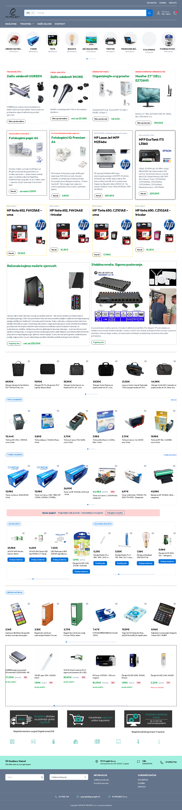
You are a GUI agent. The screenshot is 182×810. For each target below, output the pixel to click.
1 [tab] (87, 58)
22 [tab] (61, 578)
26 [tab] (68, 578)
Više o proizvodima (16, 121)
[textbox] (68, 777)
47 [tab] (127, 705)
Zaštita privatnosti (101, 780)
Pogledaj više (14, 343)
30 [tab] (112, 642)
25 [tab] (66, 578)
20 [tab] (58, 578)
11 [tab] (44, 578)
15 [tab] (50, 578)
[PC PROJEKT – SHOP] (12, 13)
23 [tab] (63, 578)
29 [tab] (111, 642)
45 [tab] (124, 705)
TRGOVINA (25, 23)
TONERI (33, 49)
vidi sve (173, 400)
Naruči (13, 191)
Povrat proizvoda (101, 783)
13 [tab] (47, 578)
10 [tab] (42, 578)
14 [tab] (49, 578)
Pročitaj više (99, 563)
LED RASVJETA (14, 524)
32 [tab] (115, 642)
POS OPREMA (149, 50)
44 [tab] (123, 705)
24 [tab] (65, 578)
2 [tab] (88, 58)
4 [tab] (91, 58)
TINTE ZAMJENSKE (14, 400)
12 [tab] (45, 578)
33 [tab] (105, 705)
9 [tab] (41, 578)
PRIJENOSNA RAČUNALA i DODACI (135, 49)
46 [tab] (126, 705)
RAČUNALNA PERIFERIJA (93, 49)
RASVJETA (72, 49)
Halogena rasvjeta (115, 513)
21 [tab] (60, 578)
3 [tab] (90, 58)
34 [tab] (107, 705)
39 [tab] (115, 705)
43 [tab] (121, 705)
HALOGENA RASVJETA (103, 524)
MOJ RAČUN (152, 3)
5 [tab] (93, 58)
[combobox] (69, 777)
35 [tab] (108, 705)
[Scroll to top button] (176, 804)
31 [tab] (114, 642)
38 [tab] (113, 705)
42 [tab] (119, 705)
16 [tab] (52, 578)
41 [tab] (118, 705)
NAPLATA (173, 3)
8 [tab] (96, 394)
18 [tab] (55, 578)
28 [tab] (109, 642)
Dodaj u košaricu (15, 560)
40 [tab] (116, 705)
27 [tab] (107, 642)
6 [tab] (95, 58)
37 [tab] (111, 705)
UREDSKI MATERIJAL (14, 49)
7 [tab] (95, 394)
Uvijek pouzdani (170, 455)
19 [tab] (57, 578)
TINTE (52, 49)
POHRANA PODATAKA (169, 49)
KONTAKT (60, 23)
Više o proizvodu (100, 119)
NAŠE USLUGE (44, 23)
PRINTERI (110, 49)
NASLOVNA (11, 23)
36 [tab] (110, 705)
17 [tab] (53, 578)
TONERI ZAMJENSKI (14, 455)
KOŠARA (162, 3)
